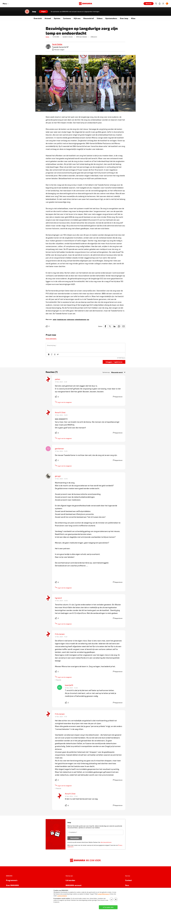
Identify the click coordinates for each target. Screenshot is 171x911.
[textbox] (85, 347)
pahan (57, 379)
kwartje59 (69, 685)
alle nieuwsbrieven (106, 842)
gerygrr (58, 476)
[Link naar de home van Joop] (27, 11)
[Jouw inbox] (160, 3)
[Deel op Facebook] (105, 326)
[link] (48, 46)
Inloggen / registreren (114, 362)
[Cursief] (51, 354)
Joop (34, 11)
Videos (100, 18)
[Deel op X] (110, 326)
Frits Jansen (60, 634)
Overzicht (38, 18)
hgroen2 (58, 598)
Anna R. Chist (60, 412)
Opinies (57, 18)
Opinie (47, 37)
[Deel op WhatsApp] (119, 326)
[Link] (57, 354)
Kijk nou (77, 18)
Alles (133, 18)
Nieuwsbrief (88, 18)
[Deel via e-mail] (123, 326)
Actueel (48, 18)
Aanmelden (74, 838)
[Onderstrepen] (54, 354)
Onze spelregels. (51, 338)
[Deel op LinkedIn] (114, 326)
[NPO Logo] (167, 3)
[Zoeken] (156, 4)
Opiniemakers (111, 18)
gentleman (59, 448)
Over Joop (124, 18)
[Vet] (48, 354)
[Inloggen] (163, 4)
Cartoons (67, 18)
